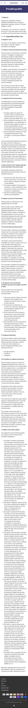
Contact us (3, 685)
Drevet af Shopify (18, 702)
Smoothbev (11, 702)
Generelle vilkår (5, 687)
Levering (3, 678)
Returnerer (3, 681)
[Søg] (5, 3)
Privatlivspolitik (5, 690)
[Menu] (1, 3)
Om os (2, 683)
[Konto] (23, 3)
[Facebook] (14, 706)
